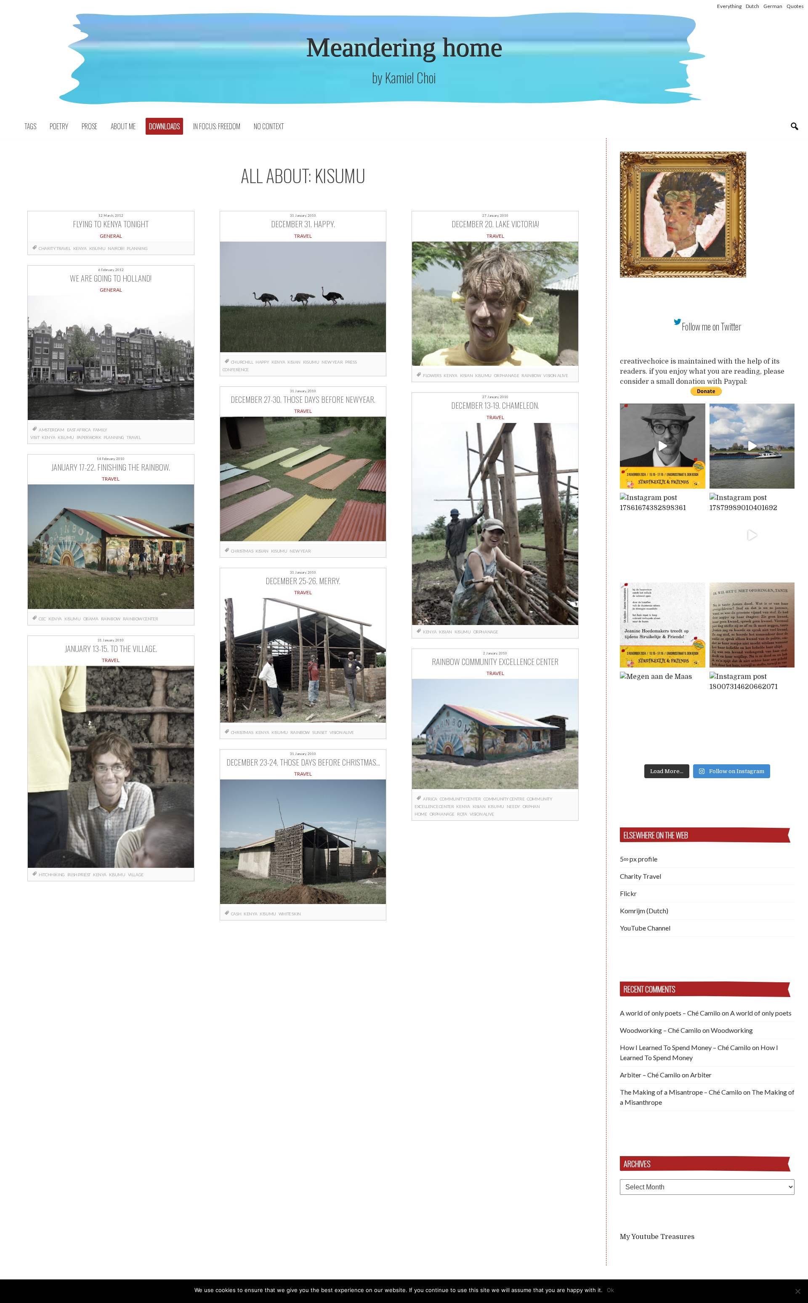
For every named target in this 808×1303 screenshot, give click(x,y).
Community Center (460, 798)
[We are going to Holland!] (111, 359)
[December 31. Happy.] (303, 298)
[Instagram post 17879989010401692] (752, 535)
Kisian (293, 361)
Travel (134, 437)
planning (137, 248)
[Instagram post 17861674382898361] (662, 535)
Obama (90, 618)
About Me (123, 126)
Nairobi (116, 248)
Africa (430, 798)
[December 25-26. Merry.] (303, 662)
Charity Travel (54, 248)
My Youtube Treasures (657, 1237)
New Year (332, 361)
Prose (89, 126)
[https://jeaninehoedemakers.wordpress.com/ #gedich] (662, 625)
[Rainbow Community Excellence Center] (495, 735)
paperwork (89, 437)
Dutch (752, 6)
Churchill (242, 361)
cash (236, 913)
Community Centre (504, 798)
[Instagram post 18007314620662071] (752, 714)
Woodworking (732, 1030)
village (136, 874)
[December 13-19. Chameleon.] (495, 524)
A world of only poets (761, 1013)
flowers (432, 375)
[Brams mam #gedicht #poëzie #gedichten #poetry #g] (662, 446)
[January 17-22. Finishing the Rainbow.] (111, 548)
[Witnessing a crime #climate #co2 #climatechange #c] (752, 446)
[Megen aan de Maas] (662, 714)
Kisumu (97, 248)
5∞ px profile (638, 859)
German (772, 6)
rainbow (110, 618)
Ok (610, 1290)
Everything (729, 6)
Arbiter (701, 1075)
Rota (462, 813)
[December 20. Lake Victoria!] (495, 305)
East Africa (79, 429)
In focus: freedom (216, 126)
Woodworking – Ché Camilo (660, 1030)
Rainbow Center (140, 618)
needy (513, 806)
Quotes (795, 6)
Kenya (80, 248)
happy (262, 361)
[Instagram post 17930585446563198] (752, 625)
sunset (319, 732)
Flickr (628, 893)
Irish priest (78, 874)
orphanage (506, 375)
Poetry (59, 126)
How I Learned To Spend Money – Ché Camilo (685, 1047)
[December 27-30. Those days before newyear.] (303, 480)
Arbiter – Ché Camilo (650, 1075)
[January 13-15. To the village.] (111, 767)
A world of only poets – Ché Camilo (670, 1013)
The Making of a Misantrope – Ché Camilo (681, 1092)
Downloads (164, 126)
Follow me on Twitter (712, 326)
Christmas (242, 550)
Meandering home (404, 47)
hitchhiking (52, 874)
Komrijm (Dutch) (644, 911)
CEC (42, 618)
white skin (290, 913)
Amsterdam (51, 429)
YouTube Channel (645, 928)
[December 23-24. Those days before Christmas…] (303, 843)
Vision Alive (342, 732)
